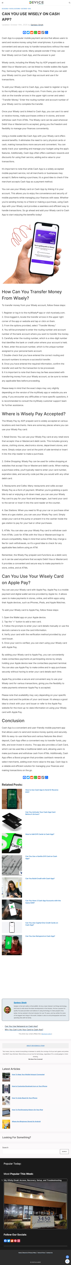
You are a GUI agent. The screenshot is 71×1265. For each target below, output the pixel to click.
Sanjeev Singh (20, 1002)
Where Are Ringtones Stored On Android (26, 1121)
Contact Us (50, 1252)
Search (5, 1147)
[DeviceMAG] (36, 3)
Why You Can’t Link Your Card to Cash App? (24, 1029)
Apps (29, 8)
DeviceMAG (5, 8)
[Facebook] (24, 32)
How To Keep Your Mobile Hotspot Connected (28, 1074)
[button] (69, 3)
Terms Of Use (41, 1252)
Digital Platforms (14, 8)
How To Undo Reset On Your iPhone (24, 1098)
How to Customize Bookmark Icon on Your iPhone (29, 1086)
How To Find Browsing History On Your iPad (27, 1110)
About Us (25, 1252)
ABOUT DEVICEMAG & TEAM (35, 1045)
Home (20, 1252)
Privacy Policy (32, 1252)
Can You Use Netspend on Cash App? (21, 1026)
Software (24, 8)
